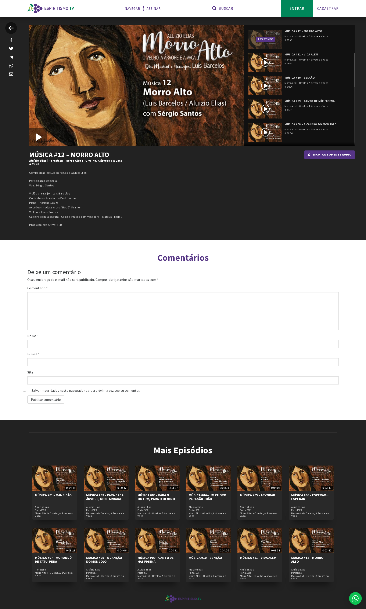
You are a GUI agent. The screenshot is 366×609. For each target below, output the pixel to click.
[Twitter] (11, 48)
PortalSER (56, 161)
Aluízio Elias (37, 161)
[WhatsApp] (11, 65)
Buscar (225, 8)
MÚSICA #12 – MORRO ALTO (307, 559)
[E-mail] (11, 74)
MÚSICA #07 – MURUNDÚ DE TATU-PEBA (53, 559)
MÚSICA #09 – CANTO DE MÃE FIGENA (155, 559)
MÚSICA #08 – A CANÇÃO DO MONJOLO (104, 559)
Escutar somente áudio (332, 154)
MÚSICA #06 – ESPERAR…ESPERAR (310, 497)
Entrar (296, 8)
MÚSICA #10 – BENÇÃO (205, 557)
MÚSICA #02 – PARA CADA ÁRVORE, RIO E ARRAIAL (104, 497)
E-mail (33, 354)
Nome (33, 336)
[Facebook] (11, 40)
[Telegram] (11, 57)
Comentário (37, 288)
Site (30, 372)
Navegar (132, 8)
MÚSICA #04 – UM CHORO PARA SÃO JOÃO (207, 497)
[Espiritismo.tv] (50, 8)
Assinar (154, 8)
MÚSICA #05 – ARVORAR (257, 495)
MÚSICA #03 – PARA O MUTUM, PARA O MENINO (156, 497)
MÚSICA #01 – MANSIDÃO (53, 495)
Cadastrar (328, 8)
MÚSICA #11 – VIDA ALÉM (258, 557)
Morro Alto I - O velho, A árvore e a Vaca (93, 161)
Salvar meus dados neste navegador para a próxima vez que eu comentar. (86, 390)
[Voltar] (11, 28)
